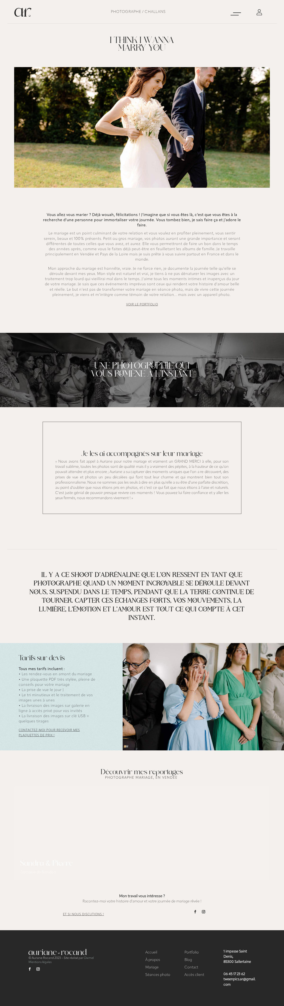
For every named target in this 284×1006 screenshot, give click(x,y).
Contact (191, 967)
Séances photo (157, 975)
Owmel (89, 958)
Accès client (194, 975)
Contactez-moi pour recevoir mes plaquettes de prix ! (49, 732)
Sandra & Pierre (46, 864)
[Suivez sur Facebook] (195, 911)
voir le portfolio (142, 304)
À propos (152, 960)
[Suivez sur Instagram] (203, 911)
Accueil (151, 953)
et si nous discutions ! (83, 914)
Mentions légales (40, 962)
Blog (188, 960)
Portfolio (191, 953)
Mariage (152, 967)
